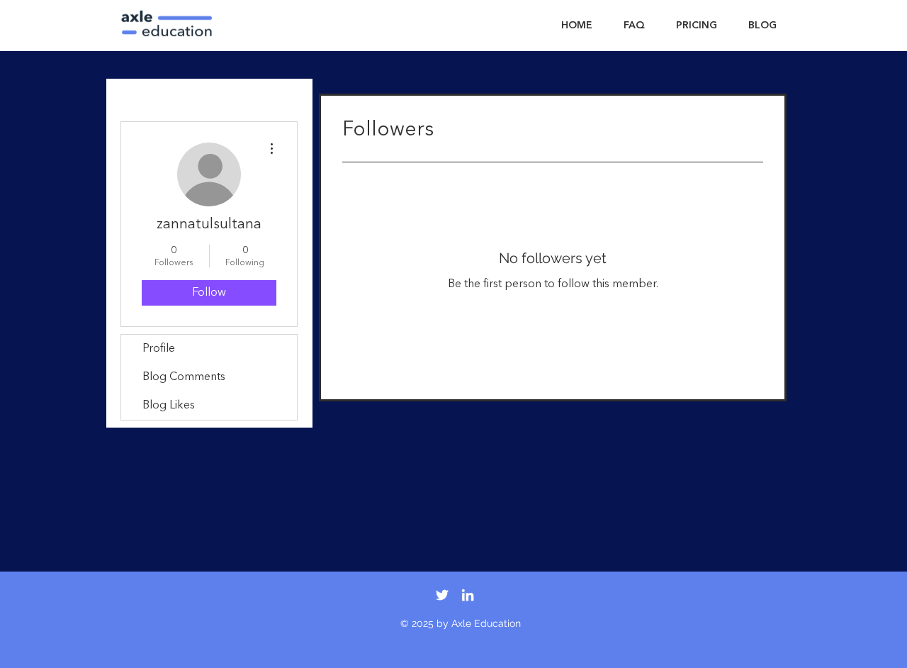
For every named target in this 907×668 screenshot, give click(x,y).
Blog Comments (183, 377)
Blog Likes (168, 405)
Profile (158, 349)
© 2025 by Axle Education (460, 623)
